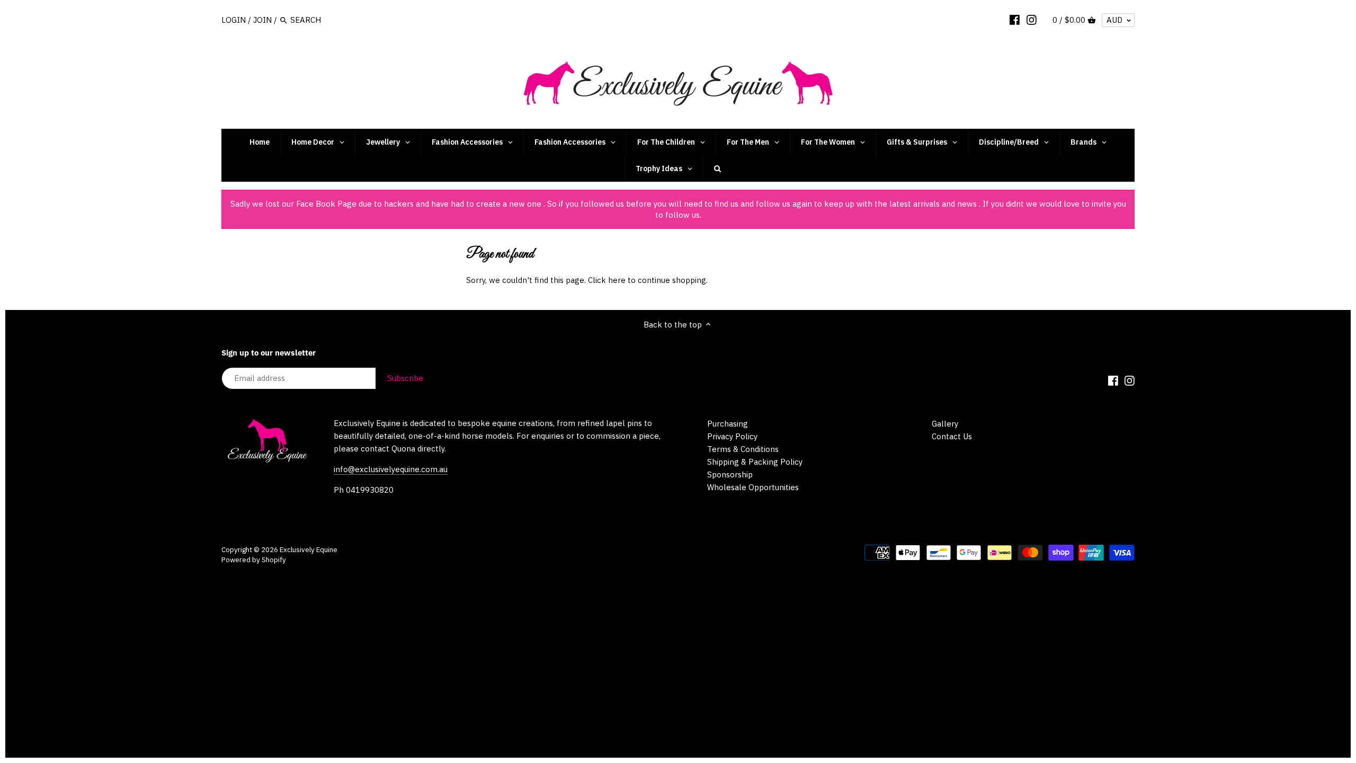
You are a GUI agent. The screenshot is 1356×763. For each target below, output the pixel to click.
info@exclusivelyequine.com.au (391, 469)
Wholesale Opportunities (753, 487)
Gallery (945, 424)
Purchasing (727, 424)
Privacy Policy (732, 436)
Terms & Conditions (743, 449)
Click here (607, 280)
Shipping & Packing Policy (754, 462)
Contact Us (952, 436)
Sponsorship (730, 474)
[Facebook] (1015, 20)
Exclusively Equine (308, 549)
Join (262, 20)
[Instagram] (1032, 20)
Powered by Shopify (253, 559)
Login (233, 20)
